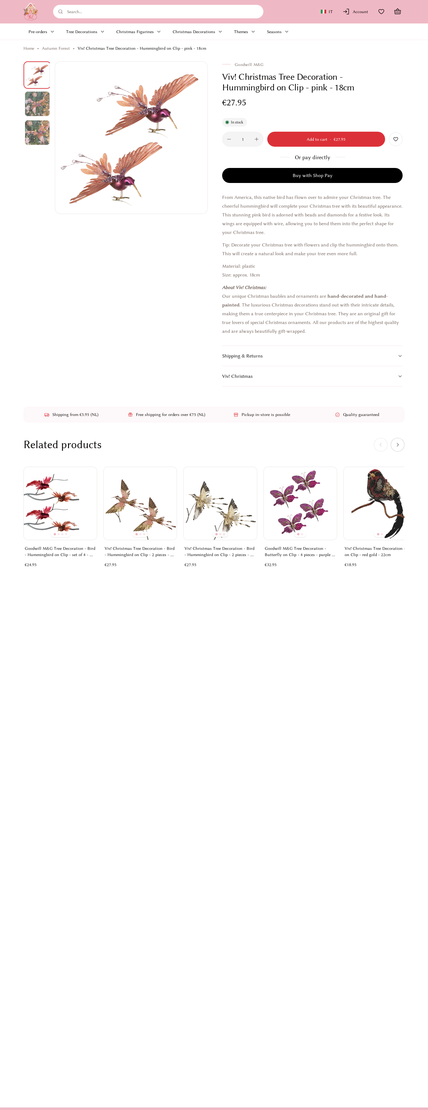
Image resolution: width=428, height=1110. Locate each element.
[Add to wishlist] (396, 139)
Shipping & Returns (242, 356)
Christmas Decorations (194, 31)
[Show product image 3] (37, 132)
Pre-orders (38, 31)
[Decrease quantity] (229, 139)
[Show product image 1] (37, 75)
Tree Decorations (81, 31)
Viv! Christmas (237, 376)
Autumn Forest (56, 48)
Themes (241, 31)
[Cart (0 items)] (398, 11)
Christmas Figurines (135, 31)
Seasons (274, 31)
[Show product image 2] (37, 103)
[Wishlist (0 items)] (381, 11)
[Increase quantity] (257, 139)
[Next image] (196, 137)
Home (28, 48)
